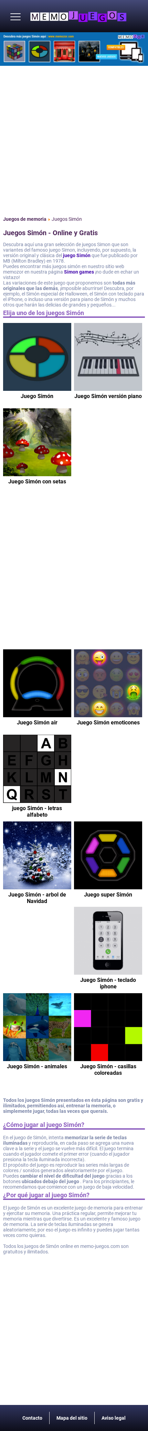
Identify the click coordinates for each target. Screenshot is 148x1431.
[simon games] (74, 49)
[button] (15, 17)
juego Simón (77, 255)
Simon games (79, 272)
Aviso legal (114, 1418)
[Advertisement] (74, 139)
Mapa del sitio (71, 1418)
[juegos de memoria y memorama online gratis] (78, 16)
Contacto (32, 1418)
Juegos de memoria (24, 219)
